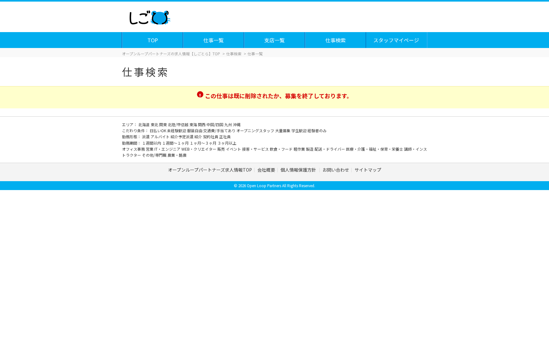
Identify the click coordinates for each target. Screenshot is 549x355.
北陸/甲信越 (178, 124)
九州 (228, 124)
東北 (155, 124)
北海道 (144, 124)
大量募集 (283, 130)
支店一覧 (274, 40)
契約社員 (211, 136)
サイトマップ (368, 170)
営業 (150, 149)
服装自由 (195, 130)
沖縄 (237, 124)
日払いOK (158, 130)
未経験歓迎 (177, 130)
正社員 (225, 136)
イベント (234, 149)
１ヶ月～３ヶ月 (203, 143)
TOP (152, 40)
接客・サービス (256, 149)
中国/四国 (215, 124)
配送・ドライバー (330, 149)
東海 (193, 124)
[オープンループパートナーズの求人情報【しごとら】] (150, 16)
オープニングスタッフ (255, 130)
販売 (221, 149)
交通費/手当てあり (219, 130)
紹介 (198, 136)
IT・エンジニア (167, 149)
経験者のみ (317, 130)
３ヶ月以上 (226, 143)
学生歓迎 (299, 130)
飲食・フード (282, 149)
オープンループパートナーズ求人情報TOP (210, 170)
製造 (310, 149)
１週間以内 (152, 143)
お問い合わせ (335, 170)
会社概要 (266, 170)
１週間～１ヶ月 (176, 143)
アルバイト (161, 136)
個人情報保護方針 (299, 170)
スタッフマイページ (396, 40)
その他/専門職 (154, 155)
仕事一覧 (213, 40)
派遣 (146, 136)
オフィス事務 (134, 149)
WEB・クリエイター (199, 149)
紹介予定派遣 (182, 136)
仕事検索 (335, 40)
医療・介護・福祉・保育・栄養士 (375, 149)
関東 (163, 124)
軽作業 (300, 149)
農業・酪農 (176, 155)
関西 (202, 124)
